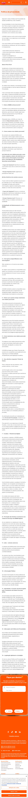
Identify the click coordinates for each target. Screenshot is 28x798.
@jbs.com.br (4, 746)
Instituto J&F (18, 765)
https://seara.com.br (13, 121)
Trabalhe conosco (14, 736)
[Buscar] (21, 2)
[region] (14, 786)
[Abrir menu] (9, 2)
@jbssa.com (4, 747)
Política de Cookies (11, 783)
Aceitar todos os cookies (14, 795)
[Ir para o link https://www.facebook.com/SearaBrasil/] (8, 732)
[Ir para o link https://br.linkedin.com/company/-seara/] (20, 732)
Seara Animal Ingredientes (7, 768)
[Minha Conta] (25, 2)
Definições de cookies (14, 787)
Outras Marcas (18, 762)
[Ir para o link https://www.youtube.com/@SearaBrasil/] (16, 732)
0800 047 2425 (6, 750)
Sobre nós (17, 767)
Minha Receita (4, 767)
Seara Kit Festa (4, 765)
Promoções (3, 770)
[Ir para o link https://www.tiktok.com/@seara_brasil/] (12, 732)
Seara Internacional (5, 762)
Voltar (10, 711)
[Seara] (4, 2)
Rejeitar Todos (14, 791)
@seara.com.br (11, 747)
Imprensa (17, 764)
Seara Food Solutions (6, 764)
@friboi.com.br (11, 746)
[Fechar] (26, 776)
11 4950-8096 (17, 750)
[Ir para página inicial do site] (14, 728)
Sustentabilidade (19, 768)
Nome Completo (10, 687)
